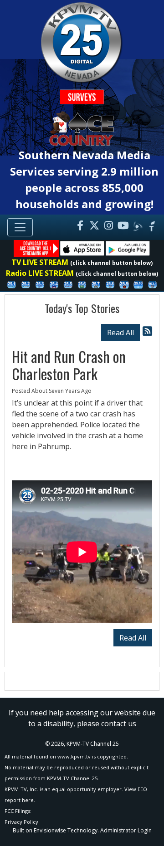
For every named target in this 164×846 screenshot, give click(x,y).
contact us (118, 724)
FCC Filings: (18, 810)
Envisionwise (50, 830)
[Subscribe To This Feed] (147, 330)
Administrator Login (126, 830)
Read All (120, 332)
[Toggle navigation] (20, 227)
